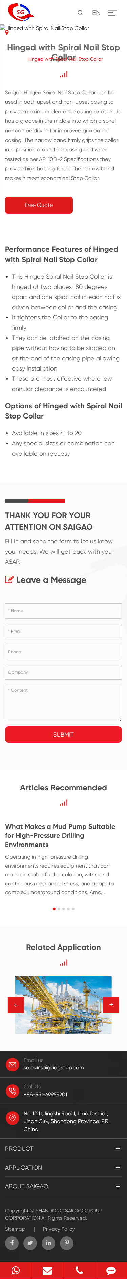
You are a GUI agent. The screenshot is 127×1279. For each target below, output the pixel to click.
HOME (24, 43)
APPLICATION (23, 1167)
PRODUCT (50, 43)
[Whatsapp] (15, 1270)
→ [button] (16, 1005)
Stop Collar (65, 51)
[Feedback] (111, 1270)
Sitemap (15, 1229)
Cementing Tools (86, 43)
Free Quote (39, 205)
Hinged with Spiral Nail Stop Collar (65, 59)
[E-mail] (47, 1270)
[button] (54, 909)
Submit (63, 734)
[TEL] (79, 1270)
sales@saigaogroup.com (54, 1067)
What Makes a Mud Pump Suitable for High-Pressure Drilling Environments (60, 835)
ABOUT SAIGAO (26, 1186)
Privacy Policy (59, 1229)
